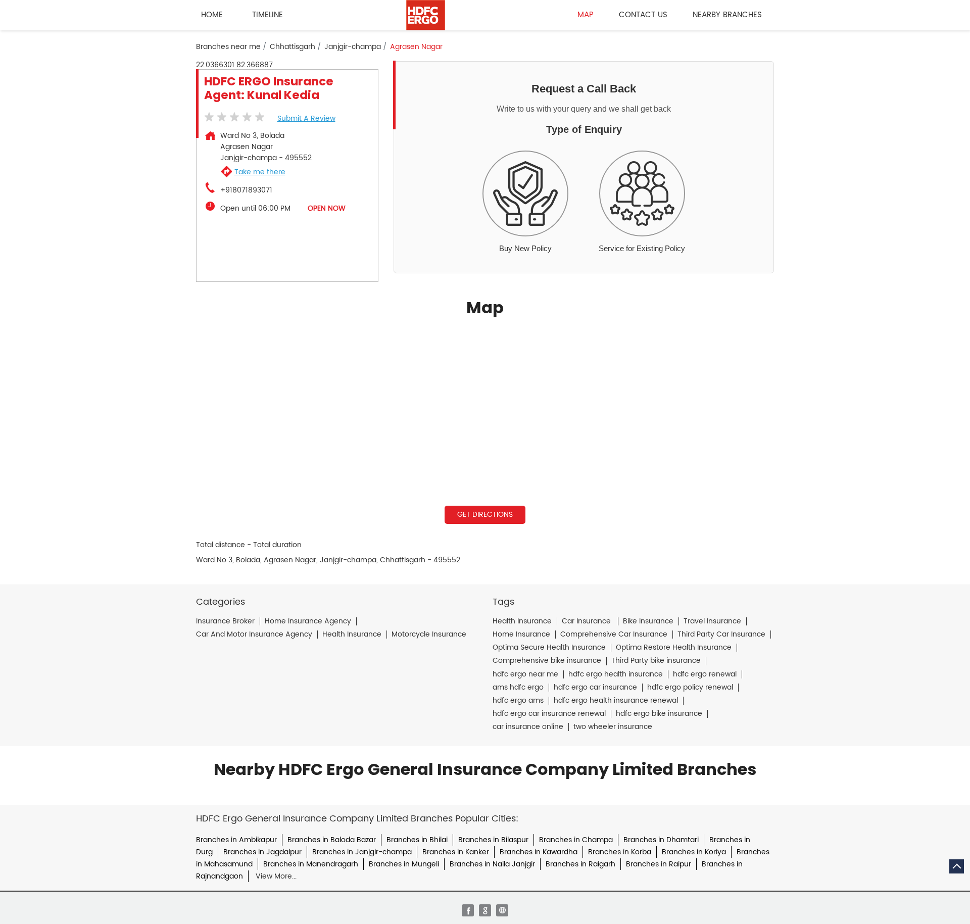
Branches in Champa (576, 840)
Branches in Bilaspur (493, 840)
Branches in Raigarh (580, 864)
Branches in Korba (619, 852)
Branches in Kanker (455, 852)
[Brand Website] (502, 910)
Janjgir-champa (352, 47)
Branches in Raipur (658, 864)
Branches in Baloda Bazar (331, 840)
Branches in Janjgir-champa (362, 852)
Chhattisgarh (292, 47)
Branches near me (228, 47)
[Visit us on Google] (485, 910)
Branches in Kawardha (538, 852)
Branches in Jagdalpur (262, 852)
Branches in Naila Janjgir (492, 864)
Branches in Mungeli (404, 864)
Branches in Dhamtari (661, 840)
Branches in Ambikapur (236, 840)
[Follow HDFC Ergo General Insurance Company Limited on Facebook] (468, 910)
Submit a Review (306, 118)
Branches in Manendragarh (310, 864)
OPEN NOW (327, 208)
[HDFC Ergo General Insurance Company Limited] (425, 15)
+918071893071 (246, 190)
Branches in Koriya (694, 852)
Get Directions (485, 514)
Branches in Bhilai (417, 840)
